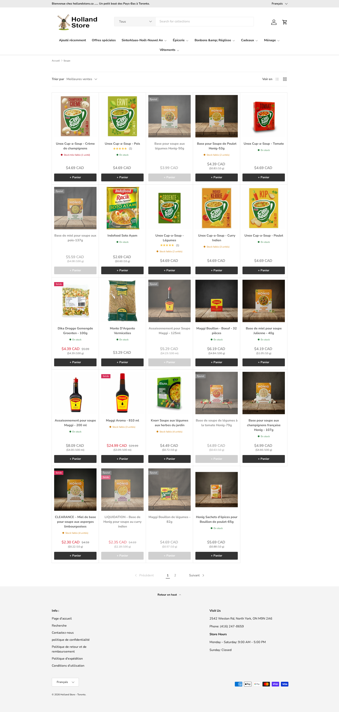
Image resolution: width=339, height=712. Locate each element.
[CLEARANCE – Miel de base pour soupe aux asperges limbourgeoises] (75, 489)
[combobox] (184, 21)
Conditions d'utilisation (68, 666)
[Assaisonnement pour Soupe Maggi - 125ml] (169, 301)
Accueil (56, 60)
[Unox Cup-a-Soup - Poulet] (263, 208)
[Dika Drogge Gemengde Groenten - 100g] (75, 301)
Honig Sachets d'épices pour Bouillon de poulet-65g (216, 519)
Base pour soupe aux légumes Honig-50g (169, 146)
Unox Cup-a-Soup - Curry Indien (216, 237)
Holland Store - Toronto (73, 694)
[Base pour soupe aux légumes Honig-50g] (169, 116)
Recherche (59, 625)
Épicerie (179, 40)
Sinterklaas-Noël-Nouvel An (142, 40)
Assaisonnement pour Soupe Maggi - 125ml (169, 330)
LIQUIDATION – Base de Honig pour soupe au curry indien (122, 522)
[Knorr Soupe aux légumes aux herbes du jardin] (169, 393)
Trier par (58, 79)
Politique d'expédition (67, 658)
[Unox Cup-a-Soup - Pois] (122, 116)
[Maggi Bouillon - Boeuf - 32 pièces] (216, 301)
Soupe (67, 60)
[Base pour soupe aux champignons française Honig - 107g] (263, 393)
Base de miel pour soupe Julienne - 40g (264, 330)
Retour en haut (168, 595)
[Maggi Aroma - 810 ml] (122, 393)
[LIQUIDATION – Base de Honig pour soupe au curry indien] (122, 489)
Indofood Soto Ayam (122, 235)
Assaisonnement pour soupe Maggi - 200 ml (75, 422)
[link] (144, 575)
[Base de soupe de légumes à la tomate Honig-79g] (216, 393)
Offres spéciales (104, 40)
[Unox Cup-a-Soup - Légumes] (169, 208)
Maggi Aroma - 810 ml (122, 420)
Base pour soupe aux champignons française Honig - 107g (264, 425)
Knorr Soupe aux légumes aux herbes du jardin (169, 422)
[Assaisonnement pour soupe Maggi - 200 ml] (75, 393)
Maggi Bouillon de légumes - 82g (169, 519)
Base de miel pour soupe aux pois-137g (75, 237)
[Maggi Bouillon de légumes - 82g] (169, 489)
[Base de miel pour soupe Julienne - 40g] (263, 301)
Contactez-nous (63, 633)
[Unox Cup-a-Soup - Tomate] (263, 116)
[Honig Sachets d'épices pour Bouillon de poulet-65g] (216, 489)
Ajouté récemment (72, 40)
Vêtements (167, 50)
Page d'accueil (62, 618)
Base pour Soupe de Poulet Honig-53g (216, 146)
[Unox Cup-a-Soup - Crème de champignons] (75, 116)
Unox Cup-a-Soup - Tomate (264, 144)
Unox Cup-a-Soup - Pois (122, 144)
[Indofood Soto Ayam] (122, 208)
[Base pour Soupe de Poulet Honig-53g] (216, 116)
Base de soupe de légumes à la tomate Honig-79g (217, 422)
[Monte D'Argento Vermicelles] (122, 301)
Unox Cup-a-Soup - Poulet (263, 235)
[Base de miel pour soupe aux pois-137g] (75, 208)
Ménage (270, 40)
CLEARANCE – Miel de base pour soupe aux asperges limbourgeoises (75, 522)
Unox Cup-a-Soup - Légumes (169, 237)
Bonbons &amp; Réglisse (213, 40)
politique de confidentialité (71, 640)
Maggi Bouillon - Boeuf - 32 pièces (216, 330)
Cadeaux (247, 40)
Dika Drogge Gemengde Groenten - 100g (75, 330)
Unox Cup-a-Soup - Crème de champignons (75, 146)
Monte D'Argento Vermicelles (122, 330)
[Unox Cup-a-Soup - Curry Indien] (216, 208)
